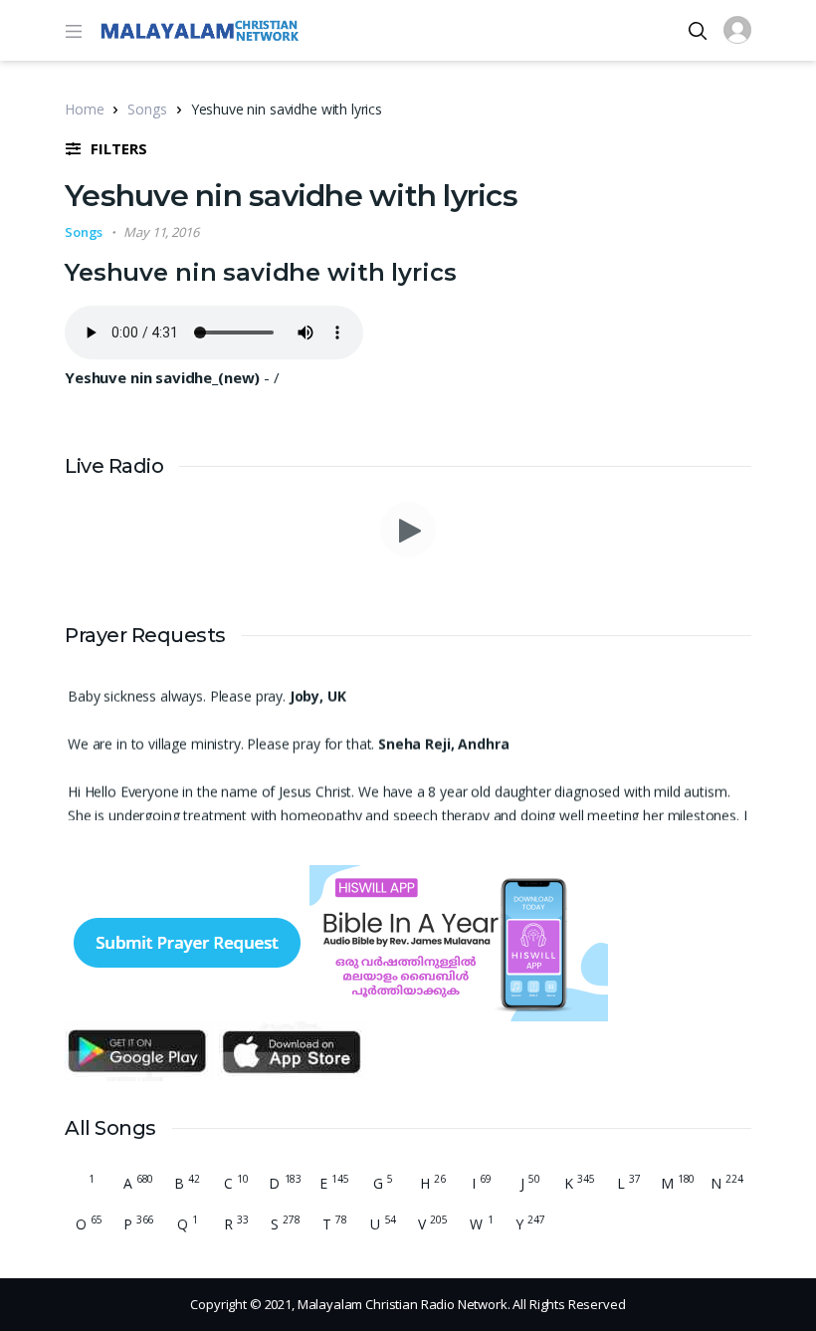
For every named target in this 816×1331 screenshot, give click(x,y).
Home (84, 109)
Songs (146, 109)
